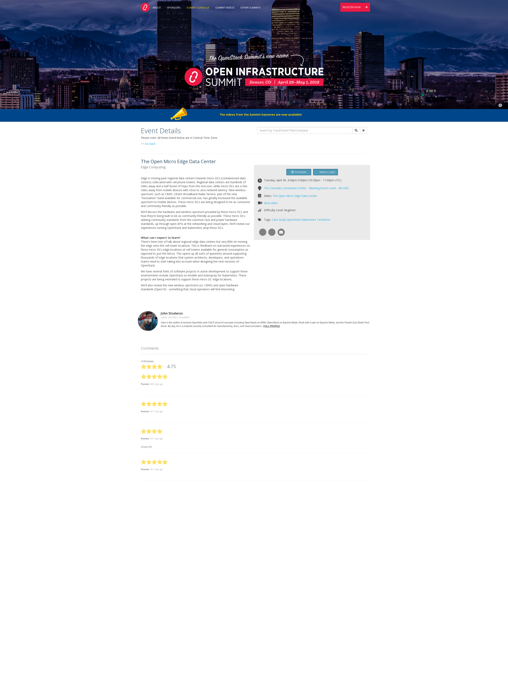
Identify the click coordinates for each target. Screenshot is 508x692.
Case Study (279, 219)
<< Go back (148, 144)
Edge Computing (153, 167)
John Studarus (172, 313)
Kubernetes (308, 219)
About (157, 7)
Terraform (323, 219)
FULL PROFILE (271, 326)
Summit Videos (225, 7)
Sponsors (174, 7)
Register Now (352, 7)
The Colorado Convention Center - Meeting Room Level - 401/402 (306, 188)
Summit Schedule (198, 7)
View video (271, 203)
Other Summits (251, 7)
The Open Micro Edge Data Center (295, 196)
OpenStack (294, 219)
